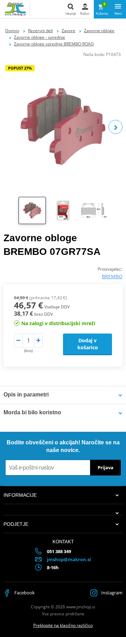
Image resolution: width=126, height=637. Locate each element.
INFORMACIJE (20, 495)
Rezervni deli (40, 31)
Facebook (24, 592)
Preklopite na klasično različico (63, 625)
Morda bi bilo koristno (32, 412)
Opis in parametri (26, 395)
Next (115, 127)
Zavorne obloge (99, 31)
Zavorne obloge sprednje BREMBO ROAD (54, 44)
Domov (12, 31)
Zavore (68, 31)
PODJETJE (16, 524)
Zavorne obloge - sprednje (39, 37)
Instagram (111, 592)
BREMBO (112, 276)
